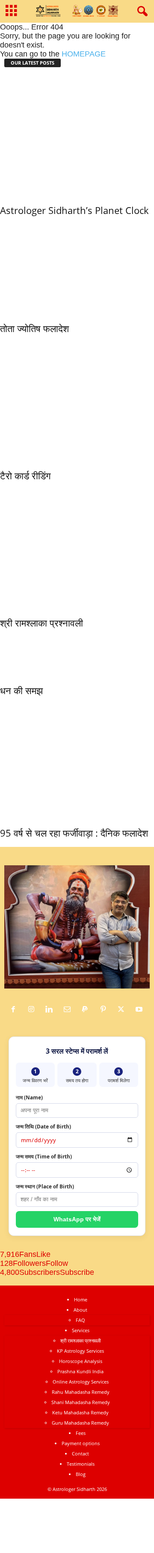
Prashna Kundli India (80, 1371)
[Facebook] (15, 1009)
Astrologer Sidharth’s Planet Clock (74, 210)
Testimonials (81, 1464)
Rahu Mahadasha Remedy (81, 1392)
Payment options (81, 1443)
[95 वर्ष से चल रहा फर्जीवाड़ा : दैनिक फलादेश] (74, 759)
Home (80, 1299)
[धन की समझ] (32, 654)
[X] (123, 1009)
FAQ (80, 1320)
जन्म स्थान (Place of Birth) (45, 1186)
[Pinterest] (105, 1009)
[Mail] (69, 1009)
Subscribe (77, 1272)
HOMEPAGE (84, 54)
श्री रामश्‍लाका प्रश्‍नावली (41, 622)
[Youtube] (140, 1009)
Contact (80, 1453)
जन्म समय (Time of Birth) (44, 1156)
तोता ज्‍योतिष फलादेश (34, 328)
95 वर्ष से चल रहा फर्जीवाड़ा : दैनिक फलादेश (74, 832)
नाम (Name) (29, 1097)
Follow (57, 1263)
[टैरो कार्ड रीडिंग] (77, 399)
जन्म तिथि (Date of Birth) (43, 1126)
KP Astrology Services (80, 1351)
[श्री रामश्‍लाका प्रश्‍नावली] (77, 547)
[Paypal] (87, 1009)
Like (43, 1254)
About (80, 1310)
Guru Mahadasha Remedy (80, 1422)
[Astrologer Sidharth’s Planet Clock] (77, 134)
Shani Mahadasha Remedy (80, 1402)
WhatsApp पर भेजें (77, 1219)
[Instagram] (33, 1009)
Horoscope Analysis (80, 1361)
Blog (81, 1474)
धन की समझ (21, 690)
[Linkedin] (51, 1009)
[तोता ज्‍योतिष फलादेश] (77, 267)
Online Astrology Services (81, 1381)
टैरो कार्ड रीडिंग (25, 475)
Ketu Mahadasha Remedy (80, 1412)
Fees (81, 1433)
